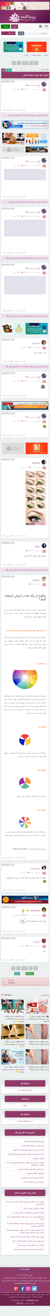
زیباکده (46, 55)
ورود (14, 26)
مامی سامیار (35, 868)
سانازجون (36, 580)
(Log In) (11, 983)
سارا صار (36, 942)
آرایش (26, 55)
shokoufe (36, 463)
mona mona (35, 911)
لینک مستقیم (19, 110)
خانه (46, 26)
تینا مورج (36, 343)
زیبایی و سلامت (36, 55)
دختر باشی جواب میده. (25, 1090)
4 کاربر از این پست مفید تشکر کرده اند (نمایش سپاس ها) (28, 115)
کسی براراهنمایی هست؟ (25, 1121)
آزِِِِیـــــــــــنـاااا (32, 85)
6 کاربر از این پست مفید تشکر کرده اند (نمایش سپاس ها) (28, 202)
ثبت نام (10, 980)
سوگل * (37, 546)
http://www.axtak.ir (20, 849)
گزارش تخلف (6, 110)
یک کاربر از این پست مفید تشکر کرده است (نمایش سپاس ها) (26, 258)
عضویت (5, 26)
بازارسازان (19, 1303)
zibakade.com (32, 1300)
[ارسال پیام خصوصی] (44, 89)
